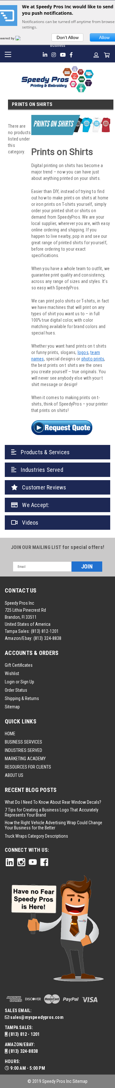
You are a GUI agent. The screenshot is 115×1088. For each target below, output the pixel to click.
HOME (10, 733)
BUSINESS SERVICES (23, 742)
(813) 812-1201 (45, 631)
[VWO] (21, 38)
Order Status (16, 690)
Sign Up (27, 681)
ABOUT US (14, 775)
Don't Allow (68, 37)
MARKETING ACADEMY (25, 758)
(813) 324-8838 (48, 638)
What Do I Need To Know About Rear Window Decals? (53, 802)
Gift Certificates (19, 665)
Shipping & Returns (22, 698)
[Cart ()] (107, 55)
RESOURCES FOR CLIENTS (28, 767)
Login (10, 681)
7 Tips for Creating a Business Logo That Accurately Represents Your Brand (51, 812)
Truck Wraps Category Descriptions (36, 836)
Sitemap (12, 706)
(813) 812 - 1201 (24, 1034)
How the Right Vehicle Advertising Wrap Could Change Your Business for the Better (53, 825)
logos (83, 352)
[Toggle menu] (9, 54)
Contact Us (21, 590)
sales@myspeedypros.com (36, 1017)
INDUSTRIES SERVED (23, 750)
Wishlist (12, 673)
